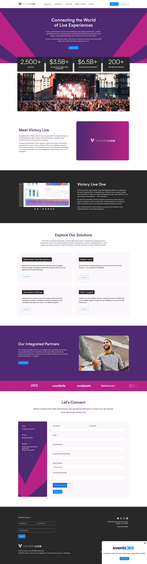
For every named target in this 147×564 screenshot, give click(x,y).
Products (47, 4)
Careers (91, 4)
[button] (35, 209)
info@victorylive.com (28, 429)
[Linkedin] (127, 518)
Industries (58, 4)
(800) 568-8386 (27, 438)
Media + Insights (80, 4)
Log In (113, 4)
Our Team (69, 4)
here (84, 412)
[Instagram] (121, 518)
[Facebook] (118, 518)
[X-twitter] (124, 518)
